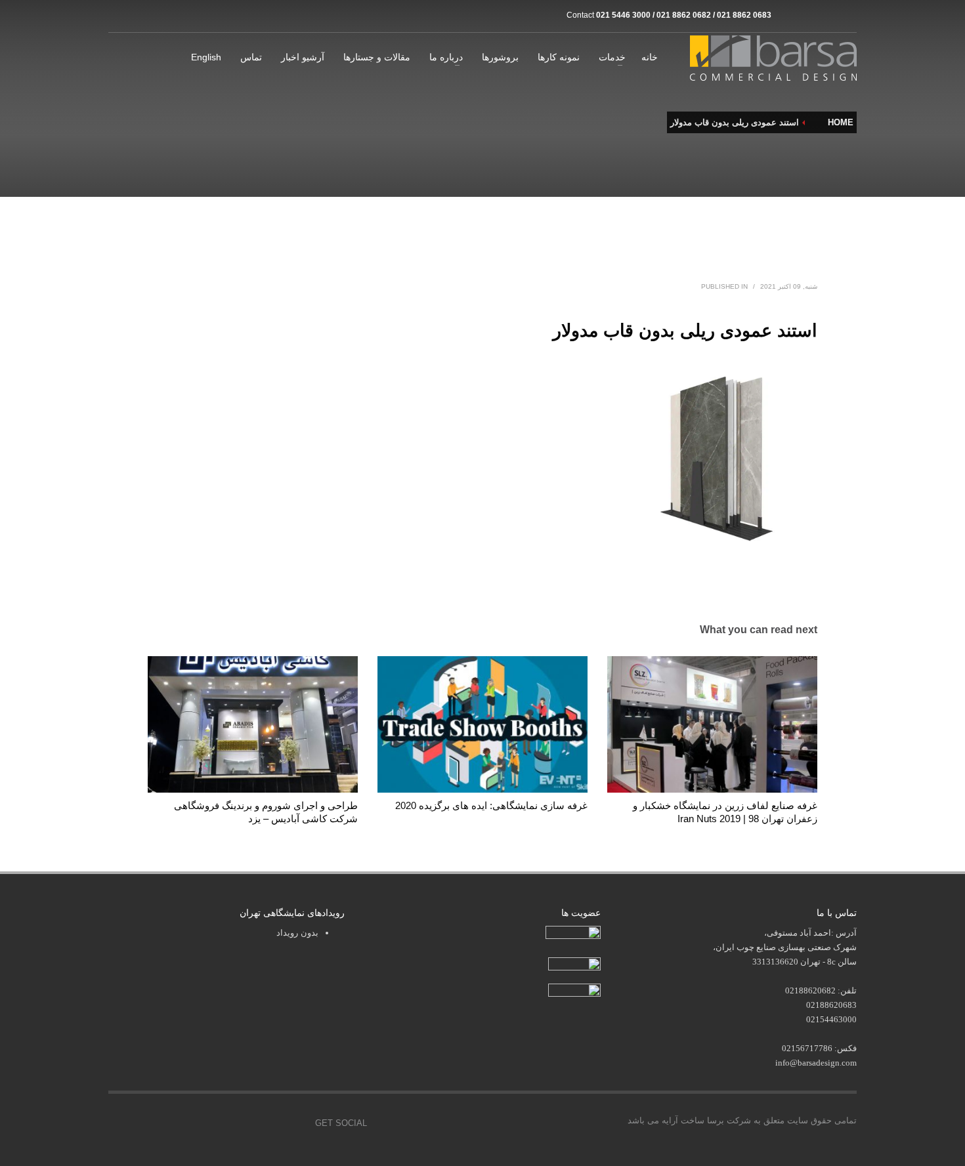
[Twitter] (236, 1123)
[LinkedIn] (847, 15)
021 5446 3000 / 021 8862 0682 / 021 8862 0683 (683, 15)
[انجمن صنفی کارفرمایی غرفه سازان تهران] (574, 991)
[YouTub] (295, 1123)
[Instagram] (788, 15)
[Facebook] (207, 1123)
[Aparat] (807, 15)
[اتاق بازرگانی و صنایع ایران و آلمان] (574, 963)
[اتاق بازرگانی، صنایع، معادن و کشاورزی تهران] (573, 934)
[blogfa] (827, 15)
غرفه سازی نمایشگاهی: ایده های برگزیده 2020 (491, 805)
